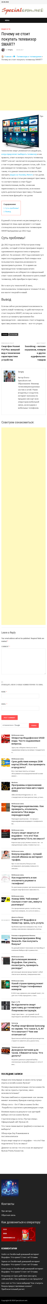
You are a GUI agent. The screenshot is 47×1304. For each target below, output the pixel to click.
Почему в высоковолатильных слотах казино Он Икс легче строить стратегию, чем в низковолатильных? (23, 1090)
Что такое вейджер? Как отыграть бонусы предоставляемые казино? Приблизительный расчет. (22, 1286)
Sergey (10, 50)
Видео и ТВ (5, 29)
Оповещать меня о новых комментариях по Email (22, 685)
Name (4, 692)
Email (4, 704)
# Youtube (13, 334)
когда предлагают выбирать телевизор (19, 154)
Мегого (30, 174)
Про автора (6, 1211)
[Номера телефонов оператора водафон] (18, 1234)
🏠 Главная (6, 56)
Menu (7, 20)
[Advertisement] (23, 87)
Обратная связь (8, 1215)
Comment (5, 646)
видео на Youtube (18, 174)
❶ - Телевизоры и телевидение (27, 56)
